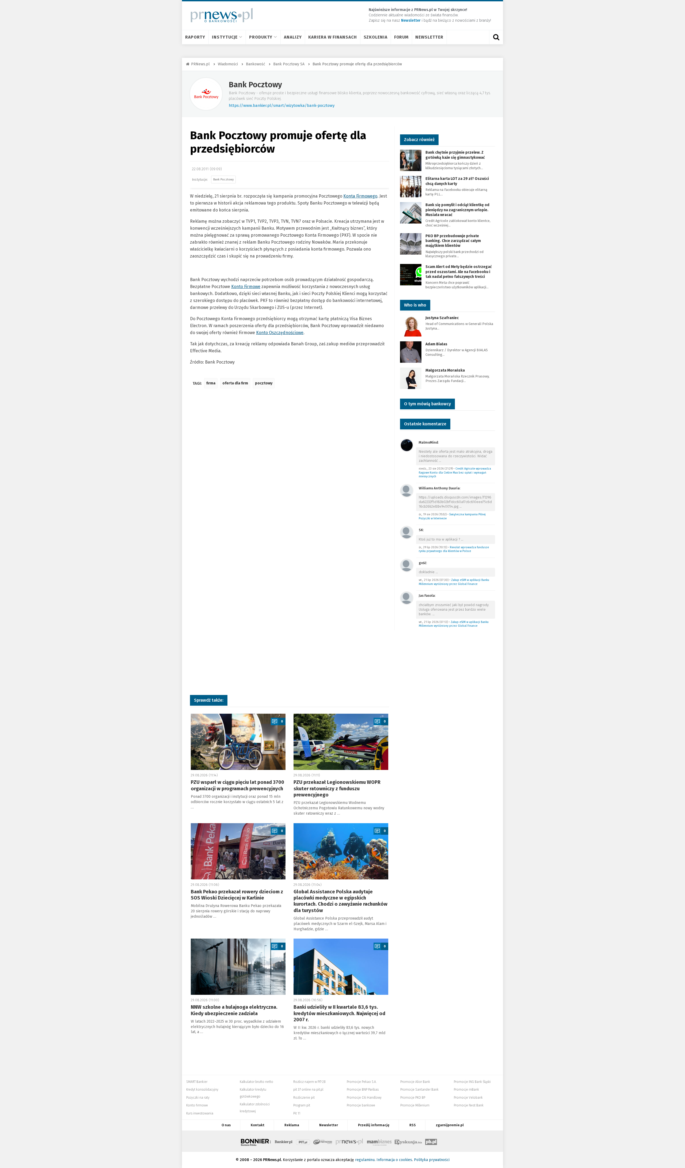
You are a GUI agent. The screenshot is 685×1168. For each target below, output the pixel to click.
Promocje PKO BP (412, 1097)
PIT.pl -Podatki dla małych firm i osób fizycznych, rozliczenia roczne (303, 1141)
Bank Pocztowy (255, 84)
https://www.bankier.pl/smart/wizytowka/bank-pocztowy (281, 105)
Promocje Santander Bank (419, 1089)
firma (210, 383)
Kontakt (257, 1125)
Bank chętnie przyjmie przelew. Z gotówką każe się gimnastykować (455, 155)
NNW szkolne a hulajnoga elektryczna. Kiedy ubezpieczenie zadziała (234, 1010)
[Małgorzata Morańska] (410, 377)
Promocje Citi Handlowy (364, 1097)
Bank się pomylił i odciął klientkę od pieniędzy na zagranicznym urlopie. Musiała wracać (457, 210)
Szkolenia (375, 37)
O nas (226, 1125)
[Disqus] (289, 472)
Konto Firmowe (245, 286)
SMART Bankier (196, 1082)
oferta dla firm (235, 383)
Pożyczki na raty (198, 1097)
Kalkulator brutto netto (256, 1082)
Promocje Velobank (468, 1097)
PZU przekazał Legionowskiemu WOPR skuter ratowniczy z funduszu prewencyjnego (337, 788)
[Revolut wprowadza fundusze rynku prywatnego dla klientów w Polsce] (407, 532)
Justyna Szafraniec (442, 318)
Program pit (301, 1105)
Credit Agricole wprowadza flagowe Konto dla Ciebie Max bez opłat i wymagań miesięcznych (455, 472)
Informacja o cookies (394, 1160)
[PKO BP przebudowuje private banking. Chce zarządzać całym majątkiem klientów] (410, 243)
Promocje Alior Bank (415, 1082)
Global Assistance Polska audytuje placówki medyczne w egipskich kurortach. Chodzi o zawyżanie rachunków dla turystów (340, 901)
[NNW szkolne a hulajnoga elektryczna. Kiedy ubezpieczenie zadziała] (238, 967)
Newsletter (429, 37)
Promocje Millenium (414, 1105)
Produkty (260, 37)
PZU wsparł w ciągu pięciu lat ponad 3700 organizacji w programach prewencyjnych (237, 785)
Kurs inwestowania (199, 1113)
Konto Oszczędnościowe (279, 332)
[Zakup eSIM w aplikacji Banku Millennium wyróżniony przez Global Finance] (407, 565)
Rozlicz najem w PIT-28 (309, 1082)
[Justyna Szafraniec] (410, 325)
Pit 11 (296, 1113)
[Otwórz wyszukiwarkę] (496, 37)
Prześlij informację (373, 1125)
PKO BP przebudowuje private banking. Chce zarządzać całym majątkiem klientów (453, 241)
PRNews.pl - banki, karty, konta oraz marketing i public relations (350, 1141)
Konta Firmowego (360, 196)
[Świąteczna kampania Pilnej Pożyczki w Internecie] (407, 490)
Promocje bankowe (361, 1105)
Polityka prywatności (432, 1160)
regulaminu (365, 1160)
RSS (412, 1125)
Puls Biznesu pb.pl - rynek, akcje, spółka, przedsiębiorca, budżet (431, 1141)
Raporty (195, 37)
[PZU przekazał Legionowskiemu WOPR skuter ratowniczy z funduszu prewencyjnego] (341, 742)
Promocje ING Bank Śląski (472, 1082)
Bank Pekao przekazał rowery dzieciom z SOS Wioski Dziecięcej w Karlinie (237, 895)
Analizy (293, 37)
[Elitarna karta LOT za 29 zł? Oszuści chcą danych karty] (410, 186)
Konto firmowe (197, 1105)
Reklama (291, 1125)
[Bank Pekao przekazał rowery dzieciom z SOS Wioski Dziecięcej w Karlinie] (238, 851)
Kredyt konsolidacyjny (202, 1089)
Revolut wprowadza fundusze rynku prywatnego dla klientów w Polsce (454, 549)
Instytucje (225, 37)
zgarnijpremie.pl (450, 1125)
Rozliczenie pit (304, 1097)
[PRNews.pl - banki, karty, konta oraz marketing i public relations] (219, 15)
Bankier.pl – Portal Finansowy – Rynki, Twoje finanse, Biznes (284, 1141)
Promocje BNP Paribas (363, 1089)
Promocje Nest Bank (469, 1105)
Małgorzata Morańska (445, 370)
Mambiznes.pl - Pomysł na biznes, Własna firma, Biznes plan (379, 1141)
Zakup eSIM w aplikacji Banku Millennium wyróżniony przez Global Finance (454, 582)
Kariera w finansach (332, 37)
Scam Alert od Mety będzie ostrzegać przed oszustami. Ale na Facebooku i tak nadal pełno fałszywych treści (458, 271)
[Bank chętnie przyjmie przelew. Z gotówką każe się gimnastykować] (410, 160)
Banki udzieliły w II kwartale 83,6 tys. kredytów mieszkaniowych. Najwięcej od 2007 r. (339, 1013)
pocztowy (263, 383)
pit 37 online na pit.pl (308, 1089)
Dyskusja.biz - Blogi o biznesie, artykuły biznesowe (408, 1141)
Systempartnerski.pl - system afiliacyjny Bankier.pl (323, 1141)
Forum (401, 37)
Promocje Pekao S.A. (361, 1082)
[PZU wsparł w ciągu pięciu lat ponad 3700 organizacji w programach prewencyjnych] (238, 742)
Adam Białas (436, 344)
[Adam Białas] (410, 351)
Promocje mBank (466, 1089)
